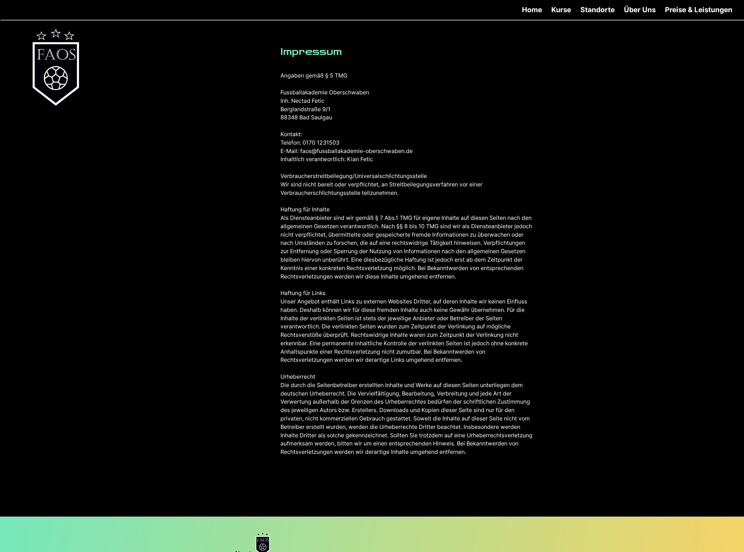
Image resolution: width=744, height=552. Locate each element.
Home (532, 10)
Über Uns (640, 10)
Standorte (597, 10)
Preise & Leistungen (698, 10)
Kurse (561, 10)
